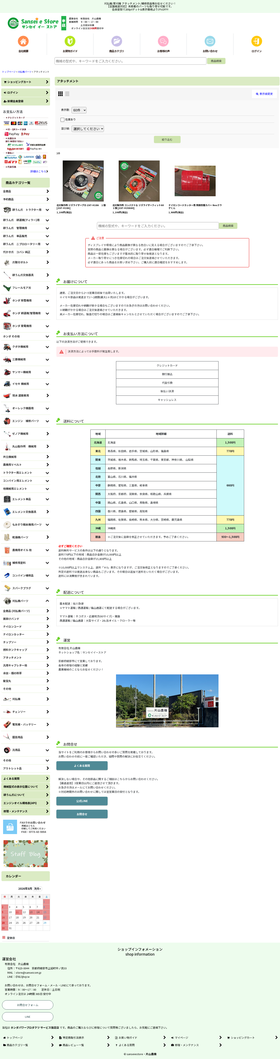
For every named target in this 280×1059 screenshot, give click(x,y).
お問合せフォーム (27, 1005)
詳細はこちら (38, 171)
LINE (27, 1017)
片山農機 (151, 1054)
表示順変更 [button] (266, 94)
